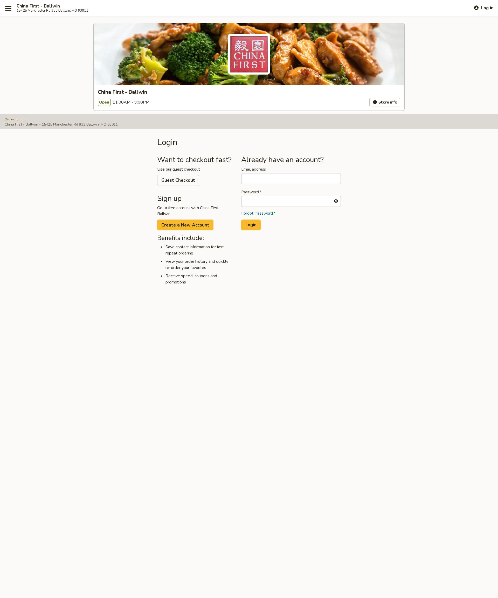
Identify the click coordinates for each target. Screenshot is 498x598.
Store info (387, 102)
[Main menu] (8, 8)
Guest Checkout (178, 180)
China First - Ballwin (38, 6)
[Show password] (336, 201)
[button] (251, 225)
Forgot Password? (258, 213)
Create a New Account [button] (185, 225)
